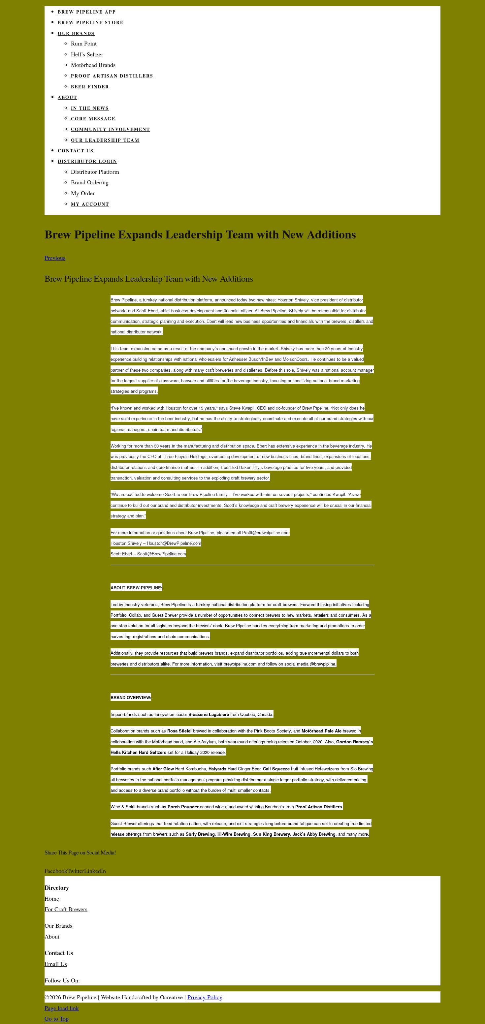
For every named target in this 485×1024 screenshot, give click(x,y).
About (52, 936)
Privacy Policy (204, 997)
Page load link (62, 1008)
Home (52, 898)
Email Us (56, 964)
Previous (55, 258)
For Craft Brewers (66, 909)
